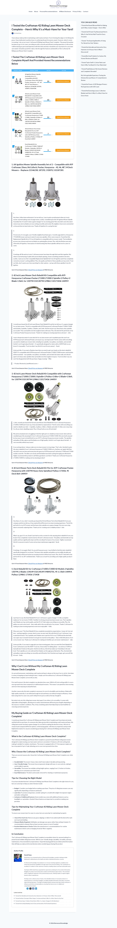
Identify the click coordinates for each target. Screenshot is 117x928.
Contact (85, 11)
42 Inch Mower (20, 468)
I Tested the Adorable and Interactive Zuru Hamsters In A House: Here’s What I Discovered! (38, 895)
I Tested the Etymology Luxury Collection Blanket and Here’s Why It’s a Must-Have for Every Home (94, 93)
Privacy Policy (77, 11)
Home (30, 11)
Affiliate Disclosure (65, 11)
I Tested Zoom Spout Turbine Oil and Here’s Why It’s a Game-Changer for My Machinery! (37, 901)
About (36, 11)
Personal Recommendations (48, 11)
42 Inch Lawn (19, 275)
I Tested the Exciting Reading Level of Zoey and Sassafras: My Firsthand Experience (36, 903)
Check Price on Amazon (63, 81)
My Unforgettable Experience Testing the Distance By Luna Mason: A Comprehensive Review (94, 78)
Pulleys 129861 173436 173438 (25, 574)
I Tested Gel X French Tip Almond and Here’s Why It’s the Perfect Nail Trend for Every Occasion (94, 34)
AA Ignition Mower (22, 164)
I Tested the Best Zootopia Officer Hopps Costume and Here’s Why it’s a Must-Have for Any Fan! (39, 898)
